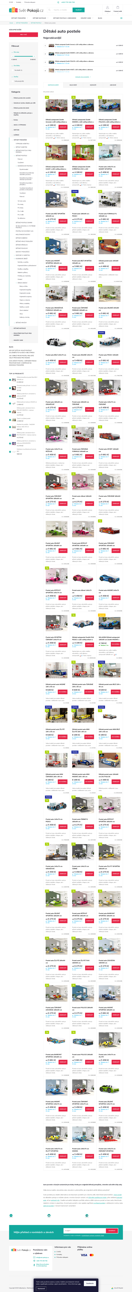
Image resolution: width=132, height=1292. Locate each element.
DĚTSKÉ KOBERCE (21, 238)
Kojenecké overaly (25, 293)
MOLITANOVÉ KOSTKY (23, 234)
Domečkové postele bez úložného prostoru (27, 173)
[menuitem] (20, 18)
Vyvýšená (22, 193)
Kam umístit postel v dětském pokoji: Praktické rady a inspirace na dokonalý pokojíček (23, 363)
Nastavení (41, 1289)
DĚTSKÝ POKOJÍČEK (20, 140)
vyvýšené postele (99, 1203)
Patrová (22, 196)
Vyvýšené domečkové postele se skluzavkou (26, 189)
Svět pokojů (19, 81)
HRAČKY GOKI (18, 340)
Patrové (20, 159)
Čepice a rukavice (25, 300)
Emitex (16, 120)
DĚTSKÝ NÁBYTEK (21, 147)
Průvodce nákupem (29, 2)
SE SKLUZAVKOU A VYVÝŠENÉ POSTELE (25, 227)
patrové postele (48, 1206)
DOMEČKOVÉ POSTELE (25, 166)
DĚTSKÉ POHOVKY (22, 248)
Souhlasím (90, 1283)
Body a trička (23, 286)
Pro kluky (20, 208)
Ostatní (20, 279)
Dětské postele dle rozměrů (22, 98)
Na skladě (18, 70)
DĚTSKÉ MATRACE (20, 328)
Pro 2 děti (21, 211)
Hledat (79, 10)
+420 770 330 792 (41, 1261)
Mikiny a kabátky (25, 303)
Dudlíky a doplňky (23, 269)
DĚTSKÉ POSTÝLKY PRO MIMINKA (23, 151)
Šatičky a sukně (24, 307)
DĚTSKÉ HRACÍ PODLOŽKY (24, 241)
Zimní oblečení (24, 310)
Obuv (21, 314)
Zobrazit (63, 127)
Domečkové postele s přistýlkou (26, 184)
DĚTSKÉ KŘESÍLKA (22, 245)
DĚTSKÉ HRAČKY (21, 323)
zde (79, 1284)
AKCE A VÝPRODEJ (20, 125)
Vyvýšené (20, 162)
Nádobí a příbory (23, 272)
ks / (23, 35)
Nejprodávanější (53, 85)
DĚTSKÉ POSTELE (21, 156)
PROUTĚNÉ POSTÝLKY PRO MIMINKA (23, 334)
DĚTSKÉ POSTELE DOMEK (24, 223)
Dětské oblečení (22, 283)
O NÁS (11, 2)
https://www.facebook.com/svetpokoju (42, 1265)
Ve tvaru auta (22, 201)
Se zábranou (21, 218)
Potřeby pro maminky (24, 276)
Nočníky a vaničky (23, 262)
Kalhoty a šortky (24, 317)
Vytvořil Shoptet (118, 1288)
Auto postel (118, 1195)
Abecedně (113, 85)
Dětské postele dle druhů (21, 108)
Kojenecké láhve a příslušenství (27, 265)
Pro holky (20, 204)
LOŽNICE (16, 135)
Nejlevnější (73, 85)
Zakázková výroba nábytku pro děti (24, 103)
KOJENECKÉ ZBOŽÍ (21, 259)
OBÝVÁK (16, 130)
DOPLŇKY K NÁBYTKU (23, 255)
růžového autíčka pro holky (97, 1197)
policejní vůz (55, 1200)
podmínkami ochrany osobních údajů (93, 1235)
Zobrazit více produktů (82, 77)
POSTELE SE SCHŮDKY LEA (24, 231)
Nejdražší (93, 85)
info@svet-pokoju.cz (42, 1257)
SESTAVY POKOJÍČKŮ (22, 252)
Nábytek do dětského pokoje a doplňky (23, 114)
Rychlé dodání (24, 169)
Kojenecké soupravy (26, 296)
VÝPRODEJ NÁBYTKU (22, 144)
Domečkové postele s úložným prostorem (26, 179)
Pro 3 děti (21, 215)
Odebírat (111, 1231)
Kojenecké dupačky (25, 290)
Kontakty (18, 2)
